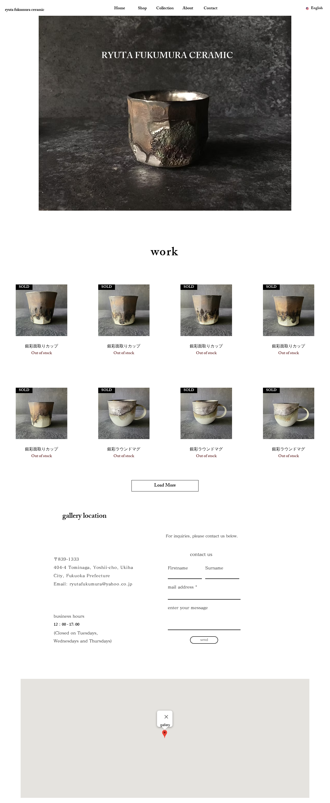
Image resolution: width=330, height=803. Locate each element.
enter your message (188, 608)
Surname (214, 568)
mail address (181, 587)
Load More (165, 486)
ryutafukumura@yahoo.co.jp (101, 584)
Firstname (178, 568)
